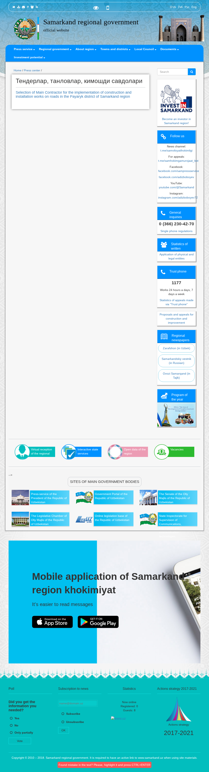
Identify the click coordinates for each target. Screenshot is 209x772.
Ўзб (180, 7)
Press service (23, 49)
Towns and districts (114, 49)
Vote (20, 741)
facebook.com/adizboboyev (176, 177)
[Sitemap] (18, 7)
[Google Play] (98, 622)
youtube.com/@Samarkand (176, 187)
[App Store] (52, 622)
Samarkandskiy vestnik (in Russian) (176, 361)
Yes (16, 718)
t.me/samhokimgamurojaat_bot (178, 160)
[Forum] (32, 7)
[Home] (13, 7)
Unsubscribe (75, 722)
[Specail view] (96, 8)
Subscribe (73, 713)
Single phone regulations (176, 231)
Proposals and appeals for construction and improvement (176, 318)
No (16, 725)
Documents (168, 49)
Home (17, 70)
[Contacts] (23, 7)
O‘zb (173, 7)
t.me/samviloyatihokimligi (176, 150)
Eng (194, 7)
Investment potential (28, 57)
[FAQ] (28, 7)
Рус (187, 7)
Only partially (23, 732)
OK (63, 730)
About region (85, 49)
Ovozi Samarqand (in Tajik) (176, 375)
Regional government (54, 49)
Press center (32, 70)
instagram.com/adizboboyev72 (178, 197)
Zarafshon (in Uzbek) (176, 348)
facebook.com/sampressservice (178, 171)
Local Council (145, 49)
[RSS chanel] (37, 7)
